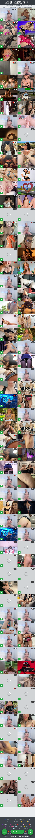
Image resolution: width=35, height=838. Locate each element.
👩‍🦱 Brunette (5, 824)
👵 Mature (16, 821)
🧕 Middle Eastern (8, 821)
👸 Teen (23, 821)
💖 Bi (12, 826)
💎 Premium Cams (17, 828)
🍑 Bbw (19, 824)
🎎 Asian (7, 819)
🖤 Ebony (13, 819)
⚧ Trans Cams (7, 828)
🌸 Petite (24, 824)
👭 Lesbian (7, 826)
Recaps (19, 836)
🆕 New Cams (18, 826)
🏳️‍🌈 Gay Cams (27, 826)
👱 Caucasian (26, 819)
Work (16, 836)
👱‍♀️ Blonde (29, 821)
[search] (30, 832)
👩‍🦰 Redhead (13, 824)
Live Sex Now (17, 832)
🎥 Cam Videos (9, 833)
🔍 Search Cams (26, 833)
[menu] (4, 832)
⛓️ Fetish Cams (27, 828)
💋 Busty (31, 824)
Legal (30, 836)
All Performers (25, 836)
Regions (12, 836)
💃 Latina (19, 819)
